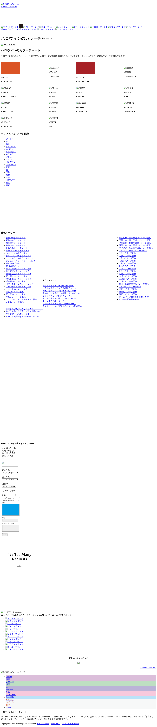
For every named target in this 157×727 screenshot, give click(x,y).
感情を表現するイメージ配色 (18, 274)
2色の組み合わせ (13, 263)
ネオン (9, 159)
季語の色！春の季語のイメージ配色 (135, 238)
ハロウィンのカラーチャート (18, 253)
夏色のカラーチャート (16, 240)
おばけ (9, 141)
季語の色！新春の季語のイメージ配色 (136, 248)
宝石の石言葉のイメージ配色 (18, 287)
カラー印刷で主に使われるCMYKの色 (59, 298)
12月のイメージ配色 (128, 281)
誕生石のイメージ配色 (16, 281)
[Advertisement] (78, 16)
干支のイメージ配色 (15, 292)
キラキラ (10, 154)
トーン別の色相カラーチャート (56, 301)
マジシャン (11, 165)
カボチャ (10, 149)
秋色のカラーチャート (16, 243)
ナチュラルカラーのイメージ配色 (20, 261)
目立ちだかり (12, 180)
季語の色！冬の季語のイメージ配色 (135, 245)
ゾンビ (9, 157)
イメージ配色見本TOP (129, 299)
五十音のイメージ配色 (16, 294)
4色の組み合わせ (13, 266)
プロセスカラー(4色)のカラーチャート (59, 296)
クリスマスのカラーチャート (18, 256)
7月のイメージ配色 (127, 269)
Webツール (55, 724)
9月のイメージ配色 (127, 274)
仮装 (8, 172)
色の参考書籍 (43, 724)
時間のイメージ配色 (128, 292)
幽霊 (8, 183)
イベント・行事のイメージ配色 (133, 251)
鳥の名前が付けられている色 (18, 269)
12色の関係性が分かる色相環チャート (59, 288)
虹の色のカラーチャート (16, 248)
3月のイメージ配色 (127, 258)
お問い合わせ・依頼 (70, 724)
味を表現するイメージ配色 (17, 271)
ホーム (9, 707)
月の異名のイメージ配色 (130, 287)
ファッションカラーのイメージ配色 (21, 299)
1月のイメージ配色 (127, 253)
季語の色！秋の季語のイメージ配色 (135, 243)
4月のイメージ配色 (127, 261)
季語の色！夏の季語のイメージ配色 (135, 240)
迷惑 (8, 177)
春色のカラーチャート (16, 238)
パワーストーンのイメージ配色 (19, 284)
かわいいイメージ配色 (16, 297)
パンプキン (11, 162)
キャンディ (11, 152)
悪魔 (8, 167)
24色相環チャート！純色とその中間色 (59, 291)
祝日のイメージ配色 (128, 289)
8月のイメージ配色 (127, 271)
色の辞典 (10, 697)
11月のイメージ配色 (128, 279)
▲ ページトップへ (148, 667)
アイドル (10, 139)
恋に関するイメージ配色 (16, 276)
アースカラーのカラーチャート (19, 258)
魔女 (8, 175)
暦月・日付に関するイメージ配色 (134, 284)
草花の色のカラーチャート (17, 251)
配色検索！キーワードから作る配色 (58, 286)
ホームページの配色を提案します (134, 297)
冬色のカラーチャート (16, 245)
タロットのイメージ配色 (16, 289)
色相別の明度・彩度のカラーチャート (59, 304)
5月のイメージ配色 (127, 263)
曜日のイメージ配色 (128, 294)
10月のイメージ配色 (128, 276)
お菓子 (9, 144)
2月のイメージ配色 (127, 256)
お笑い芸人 (11, 147)
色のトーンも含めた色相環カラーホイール (61, 293)
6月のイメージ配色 (127, 266)
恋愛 (8, 185)
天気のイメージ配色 (15, 302)
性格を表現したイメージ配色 (18, 279)
